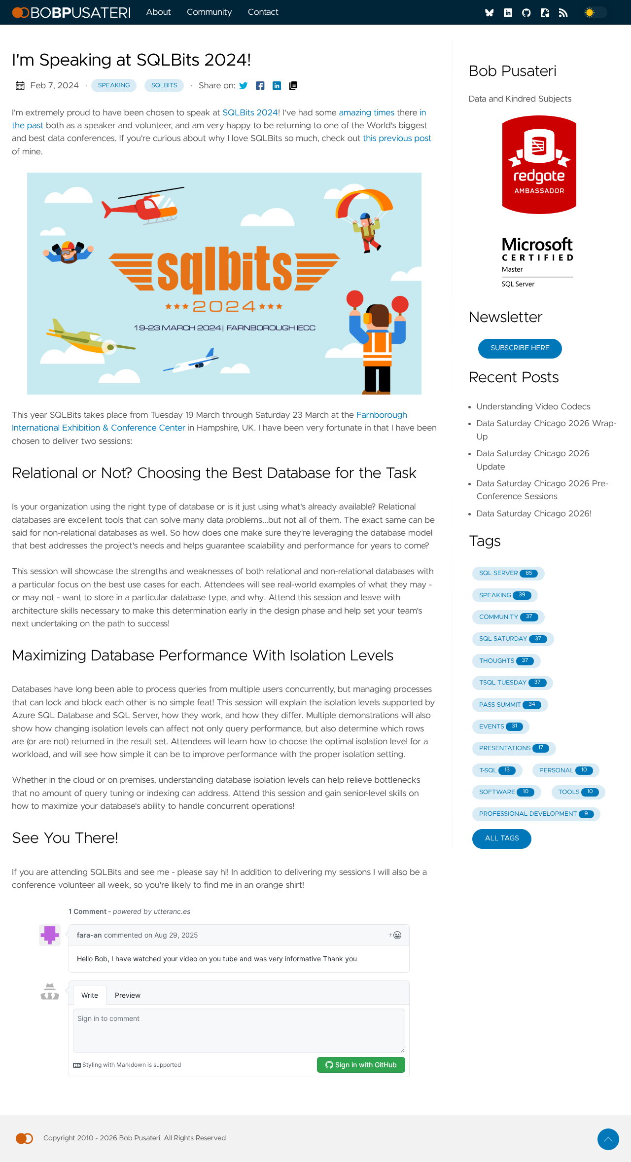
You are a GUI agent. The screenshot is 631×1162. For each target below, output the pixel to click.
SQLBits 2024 (250, 113)
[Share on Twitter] (243, 85)
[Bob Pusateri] (75, 12)
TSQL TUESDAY (509, 683)
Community (209, 12)
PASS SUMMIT (507, 705)
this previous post (397, 138)
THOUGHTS (503, 661)
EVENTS (498, 727)
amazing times (366, 113)
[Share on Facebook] (260, 85)
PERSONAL (563, 770)
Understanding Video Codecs (533, 406)
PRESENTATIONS (511, 748)
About (158, 12)
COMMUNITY (505, 617)
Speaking (114, 85)
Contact (263, 12)
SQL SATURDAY (510, 639)
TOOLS (575, 792)
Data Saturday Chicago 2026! (534, 513)
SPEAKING (502, 595)
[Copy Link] (293, 85)
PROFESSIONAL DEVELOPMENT (533, 814)
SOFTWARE (503, 792)
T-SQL (494, 770)
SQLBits (164, 85)
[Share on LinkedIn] (277, 85)
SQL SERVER (505, 573)
